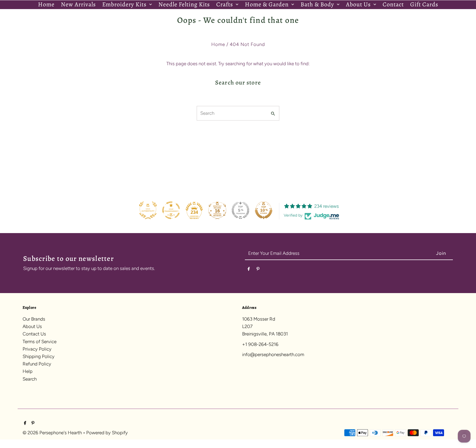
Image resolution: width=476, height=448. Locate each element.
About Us (32, 326)
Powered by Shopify (107, 432)
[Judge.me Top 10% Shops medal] (263, 210)
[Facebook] (249, 270)
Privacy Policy (37, 349)
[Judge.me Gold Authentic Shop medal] (148, 210)
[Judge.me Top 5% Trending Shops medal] (240, 210)
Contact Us (34, 334)
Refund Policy (37, 364)
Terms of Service (39, 341)
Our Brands (34, 319)
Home (218, 44)
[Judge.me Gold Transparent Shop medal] (171, 210)
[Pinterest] (257, 270)
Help (28, 371)
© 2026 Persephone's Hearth (53, 432)
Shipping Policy (39, 356)
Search (30, 379)
